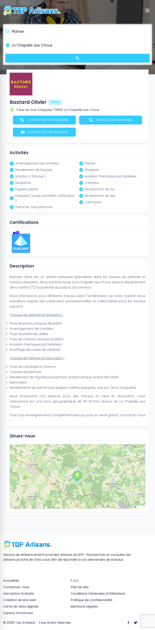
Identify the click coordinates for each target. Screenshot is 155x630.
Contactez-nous (16, 587)
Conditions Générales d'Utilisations (98, 593)
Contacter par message (48, 132)
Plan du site (80, 587)
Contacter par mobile (114, 120)
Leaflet (140, 507)
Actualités (11, 580)
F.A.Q (75, 580)
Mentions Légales (84, 606)
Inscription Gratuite (18, 593)
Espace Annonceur (18, 613)
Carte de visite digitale (21, 606)
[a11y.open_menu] (147, 10)
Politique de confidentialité (91, 600)
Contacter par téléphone (48, 120)
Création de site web (19, 600)
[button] (77, 475)
